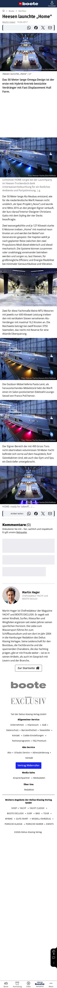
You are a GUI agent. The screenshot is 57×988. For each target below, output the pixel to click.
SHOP (14, 808)
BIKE (38, 813)
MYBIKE (9, 818)
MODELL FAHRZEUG (41, 818)
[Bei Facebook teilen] (36, 27)
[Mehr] (53, 963)
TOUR (46, 813)
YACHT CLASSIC (37, 808)
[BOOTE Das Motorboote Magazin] (30, 3)
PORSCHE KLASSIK (14, 824)
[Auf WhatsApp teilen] (29, 27)
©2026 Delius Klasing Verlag (28, 832)
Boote (11, 11)
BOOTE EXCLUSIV (15, 813)
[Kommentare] (53, 957)
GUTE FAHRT (22, 818)
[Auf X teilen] (43, 27)
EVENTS (50, 824)
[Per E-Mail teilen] (50, 27)
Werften (22, 11)
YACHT (23, 808)
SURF (30, 813)
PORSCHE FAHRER (34, 824)
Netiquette (21, 532)
